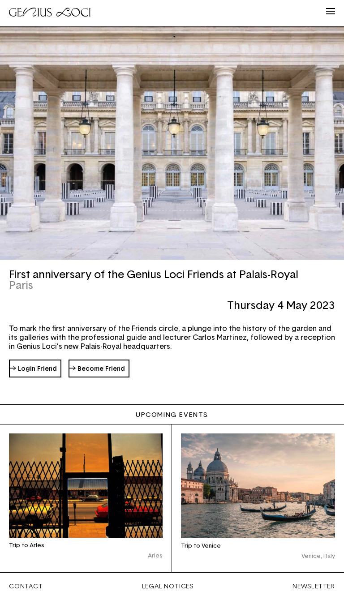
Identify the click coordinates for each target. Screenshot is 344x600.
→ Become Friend (97, 368)
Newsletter (313, 586)
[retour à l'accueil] (49, 13)
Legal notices (168, 586)
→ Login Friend (33, 368)
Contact (26, 586)
